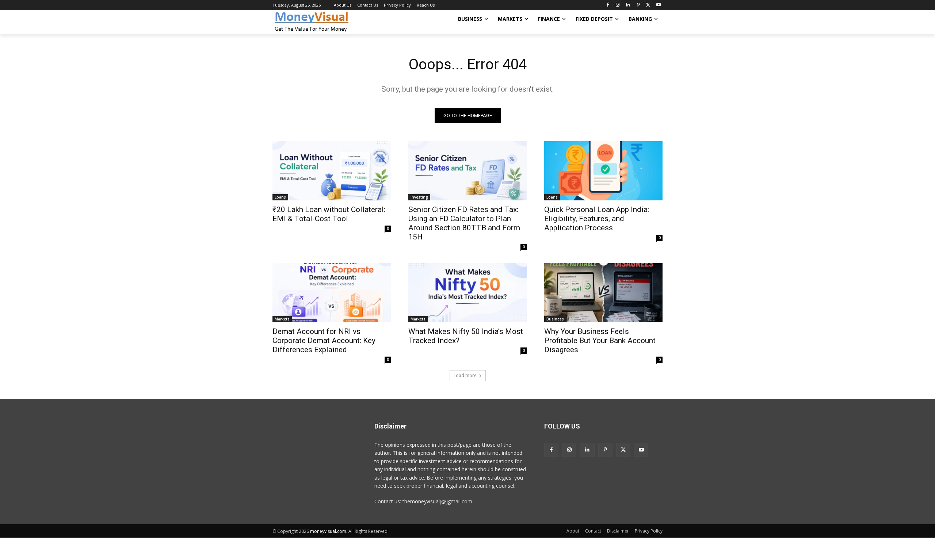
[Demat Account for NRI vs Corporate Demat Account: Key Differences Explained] (331, 292)
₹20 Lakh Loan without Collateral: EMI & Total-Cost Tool (328, 214)
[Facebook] (607, 5)
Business (555, 319)
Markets (282, 319)
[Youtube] (658, 5)
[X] (648, 5)
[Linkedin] (628, 5)
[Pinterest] (638, 5)
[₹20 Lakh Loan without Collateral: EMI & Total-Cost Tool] (331, 170)
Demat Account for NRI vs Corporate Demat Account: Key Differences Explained (323, 340)
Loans (280, 197)
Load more (465, 375)
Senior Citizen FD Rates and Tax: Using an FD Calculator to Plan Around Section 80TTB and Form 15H (464, 223)
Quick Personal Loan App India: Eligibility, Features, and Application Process (596, 218)
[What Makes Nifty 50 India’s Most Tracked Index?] (467, 292)
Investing (419, 197)
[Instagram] (618, 5)
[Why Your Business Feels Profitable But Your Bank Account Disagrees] (603, 292)
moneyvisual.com (328, 531)
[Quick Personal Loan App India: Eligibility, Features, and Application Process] (603, 170)
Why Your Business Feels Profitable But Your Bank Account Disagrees (600, 340)
